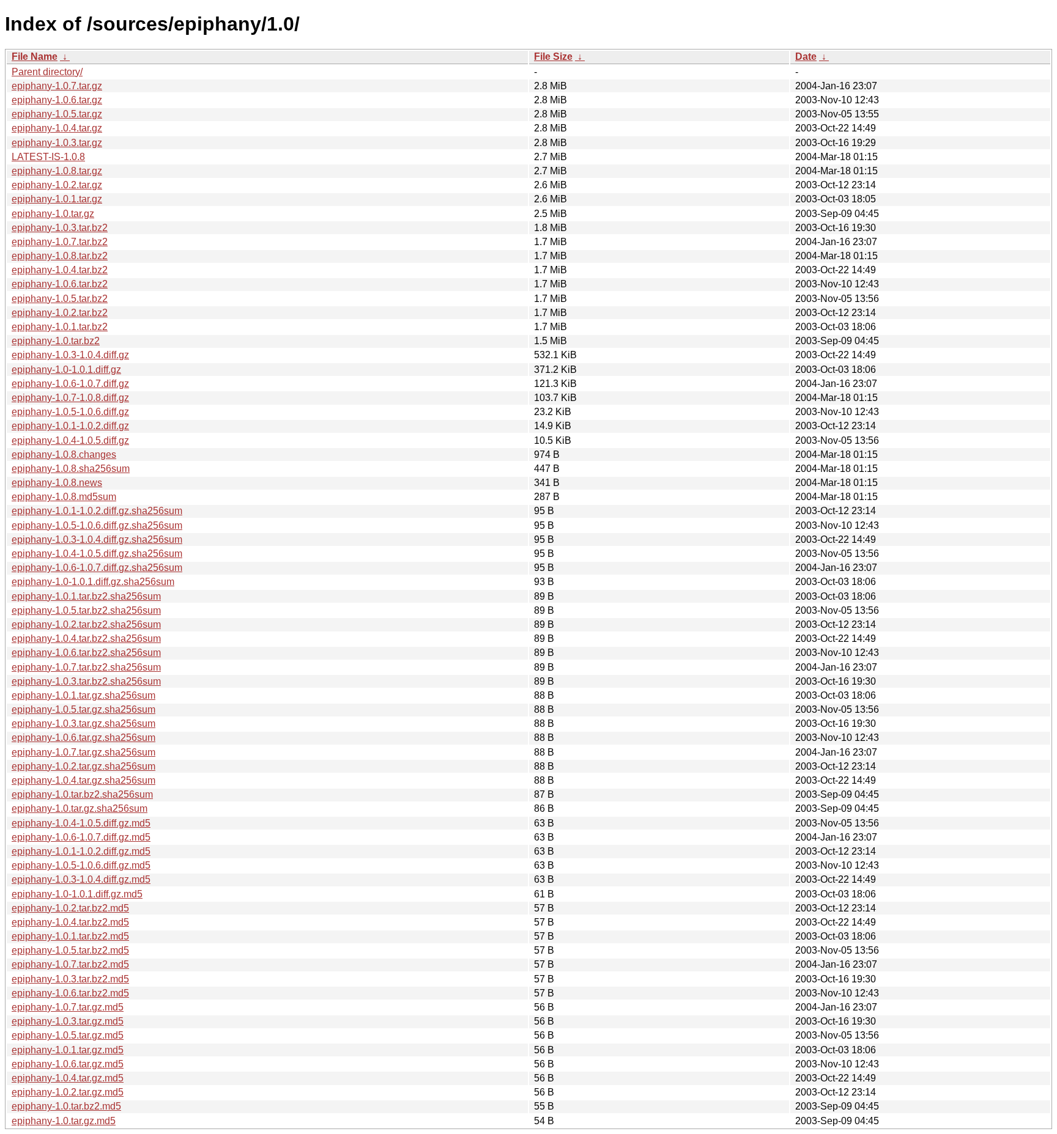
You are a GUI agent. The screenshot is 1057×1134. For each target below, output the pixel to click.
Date (806, 56)
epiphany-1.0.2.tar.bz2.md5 (70, 908)
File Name (34, 56)
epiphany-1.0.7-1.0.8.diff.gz (70, 397)
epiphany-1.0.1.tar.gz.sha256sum (83, 695)
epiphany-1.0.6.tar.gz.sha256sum (83, 737)
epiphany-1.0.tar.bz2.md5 (66, 1106)
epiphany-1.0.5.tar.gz (57, 114)
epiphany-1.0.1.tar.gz (57, 199)
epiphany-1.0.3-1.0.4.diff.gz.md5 (81, 879)
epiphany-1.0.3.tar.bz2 (60, 228)
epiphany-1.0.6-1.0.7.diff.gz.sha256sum (97, 567)
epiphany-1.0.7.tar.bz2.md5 (70, 964)
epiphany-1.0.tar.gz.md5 (64, 1121)
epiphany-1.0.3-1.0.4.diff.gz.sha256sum (97, 539)
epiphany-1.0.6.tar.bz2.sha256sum (86, 652)
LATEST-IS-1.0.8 (48, 157)
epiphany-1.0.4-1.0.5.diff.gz (70, 440)
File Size (553, 56)
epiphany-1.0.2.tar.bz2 (60, 312)
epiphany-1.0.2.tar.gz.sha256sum (83, 766)
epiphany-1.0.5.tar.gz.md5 (68, 1035)
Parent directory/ (47, 72)
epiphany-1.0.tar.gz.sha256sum (79, 808)
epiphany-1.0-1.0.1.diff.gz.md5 (77, 894)
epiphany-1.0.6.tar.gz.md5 (68, 1064)
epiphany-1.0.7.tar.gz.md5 (68, 1007)
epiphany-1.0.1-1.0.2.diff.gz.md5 (81, 851)
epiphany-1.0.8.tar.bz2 (60, 256)
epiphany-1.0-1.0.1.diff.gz (66, 369)
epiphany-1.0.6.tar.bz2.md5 (70, 993)
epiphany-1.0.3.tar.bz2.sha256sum (86, 681)
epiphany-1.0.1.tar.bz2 (60, 327)
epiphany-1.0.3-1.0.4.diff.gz (70, 355)
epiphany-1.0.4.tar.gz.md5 (68, 1078)
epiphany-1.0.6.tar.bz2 (60, 284)
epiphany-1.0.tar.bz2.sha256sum (82, 794)
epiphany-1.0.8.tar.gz (57, 171)
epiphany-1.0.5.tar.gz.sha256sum (83, 709)
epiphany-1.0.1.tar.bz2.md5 (70, 936)
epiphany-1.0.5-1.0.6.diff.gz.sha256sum (97, 525)
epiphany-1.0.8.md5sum (64, 497)
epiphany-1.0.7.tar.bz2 (60, 242)
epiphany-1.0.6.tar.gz (57, 100)
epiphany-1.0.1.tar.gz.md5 (68, 1050)
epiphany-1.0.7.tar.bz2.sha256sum (86, 667)
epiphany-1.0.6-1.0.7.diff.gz (70, 383)
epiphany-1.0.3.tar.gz (57, 143)
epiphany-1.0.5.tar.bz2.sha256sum (86, 610)
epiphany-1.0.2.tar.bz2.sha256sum (86, 624)
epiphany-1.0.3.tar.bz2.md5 (70, 979)
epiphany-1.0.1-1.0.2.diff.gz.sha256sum (97, 511)
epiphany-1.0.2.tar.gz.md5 (68, 1092)
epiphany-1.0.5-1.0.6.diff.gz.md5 (81, 865)
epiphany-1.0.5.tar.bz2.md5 (70, 950)
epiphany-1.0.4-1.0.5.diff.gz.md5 (81, 823)
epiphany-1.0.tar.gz (53, 213)
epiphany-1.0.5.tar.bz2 (60, 298)
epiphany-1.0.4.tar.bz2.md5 (70, 922)
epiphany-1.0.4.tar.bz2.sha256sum (86, 638)
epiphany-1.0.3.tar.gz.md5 (68, 1021)
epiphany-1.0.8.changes (64, 454)
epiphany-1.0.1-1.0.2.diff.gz (70, 426)
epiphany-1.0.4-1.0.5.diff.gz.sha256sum (97, 553)
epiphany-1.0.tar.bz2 (56, 341)
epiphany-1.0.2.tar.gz (57, 185)
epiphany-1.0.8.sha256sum (71, 468)
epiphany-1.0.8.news (57, 482)
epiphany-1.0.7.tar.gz (57, 86)
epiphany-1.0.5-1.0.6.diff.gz (70, 412)
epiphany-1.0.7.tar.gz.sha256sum (83, 752)
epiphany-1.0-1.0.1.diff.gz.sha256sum (93, 581)
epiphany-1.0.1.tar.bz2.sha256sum (86, 596)
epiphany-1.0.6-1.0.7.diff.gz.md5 (81, 837)
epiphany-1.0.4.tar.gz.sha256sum (83, 780)
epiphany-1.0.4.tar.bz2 (60, 270)
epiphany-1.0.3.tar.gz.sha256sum (83, 723)
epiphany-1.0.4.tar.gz (57, 128)
